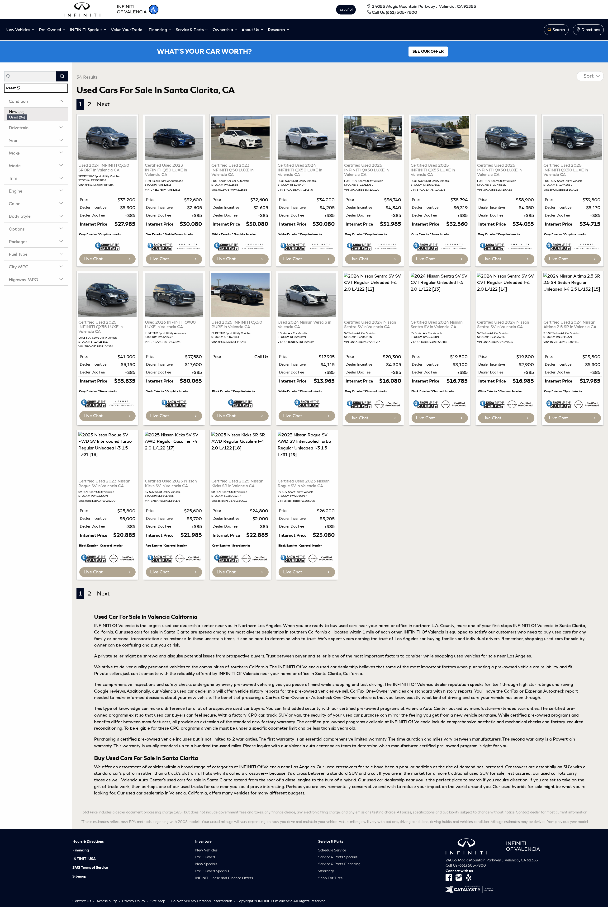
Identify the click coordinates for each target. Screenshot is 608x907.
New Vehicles (206, 850)
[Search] (62, 76)
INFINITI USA (84, 859)
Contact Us (82, 901)
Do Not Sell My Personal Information (202, 901)
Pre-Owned (205, 857)
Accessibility (107, 901)
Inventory (203, 841)
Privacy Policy (134, 901)
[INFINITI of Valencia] (105, 8)
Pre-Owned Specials (212, 871)
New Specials (206, 864)
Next (103, 104)
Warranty (326, 871)
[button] (153, 9)
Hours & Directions (88, 841)
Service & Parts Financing (339, 864)
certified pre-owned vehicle (147, 739)
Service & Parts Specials (337, 857)
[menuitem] (37, 112)
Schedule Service (332, 850)
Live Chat (93, 258)
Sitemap (79, 876)
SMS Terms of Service (90, 867)
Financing (80, 850)
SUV (353, 773)
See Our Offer (428, 51)
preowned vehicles (166, 667)
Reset (11, 88)
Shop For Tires (330, 878)
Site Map (158, 901)
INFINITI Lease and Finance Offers (224, 878)
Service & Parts (330, 841)
